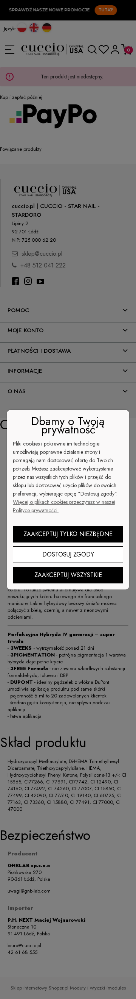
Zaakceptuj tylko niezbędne (68, 534)
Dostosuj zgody (68, 554)
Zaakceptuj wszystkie (68, 575)
